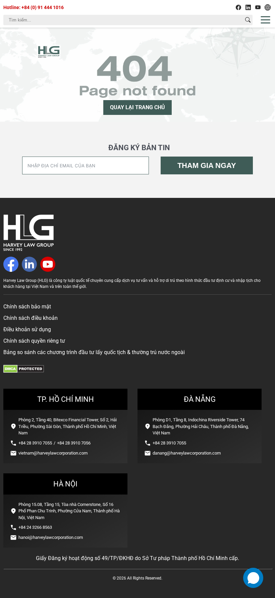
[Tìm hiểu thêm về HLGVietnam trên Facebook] (238, 7)
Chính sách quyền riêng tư (34, 341)
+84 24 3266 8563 (35, 527)
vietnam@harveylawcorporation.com (53, 453)
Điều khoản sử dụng (27, 329)
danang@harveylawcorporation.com (187, 453)
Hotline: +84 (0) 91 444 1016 (33, 7)
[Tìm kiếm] (248, 20)
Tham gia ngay (206, 165)
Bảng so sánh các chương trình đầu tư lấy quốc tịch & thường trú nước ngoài (94, 352)
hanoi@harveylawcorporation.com (50, 537)
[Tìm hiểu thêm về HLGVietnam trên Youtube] (258, 7)
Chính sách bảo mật (27, 306)
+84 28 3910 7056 (74, 442)
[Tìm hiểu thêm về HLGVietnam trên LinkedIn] (248, 7)
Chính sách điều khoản (30, 318)
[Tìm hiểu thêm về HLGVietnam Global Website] (268, 7)
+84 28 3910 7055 (35, 442)
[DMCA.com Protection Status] (23, 371)
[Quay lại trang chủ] (28, 249)
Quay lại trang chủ (137, 107)
